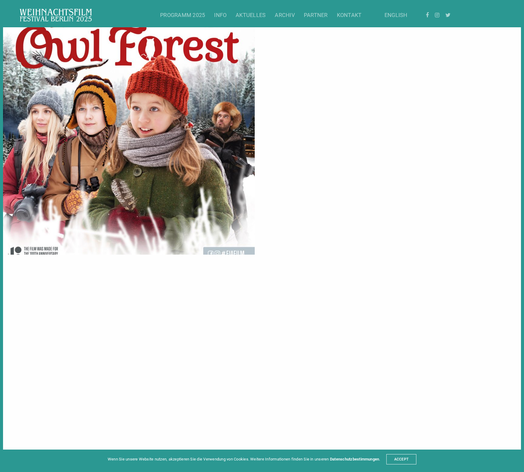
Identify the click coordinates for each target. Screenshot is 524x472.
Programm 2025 (182, 15)
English (396, 15)
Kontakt (349, 15)
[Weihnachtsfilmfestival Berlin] (56, 15)
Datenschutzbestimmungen (354, 459)
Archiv (284, 15)
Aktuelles (251, 15)
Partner (316, 15)
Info (220, 15)
